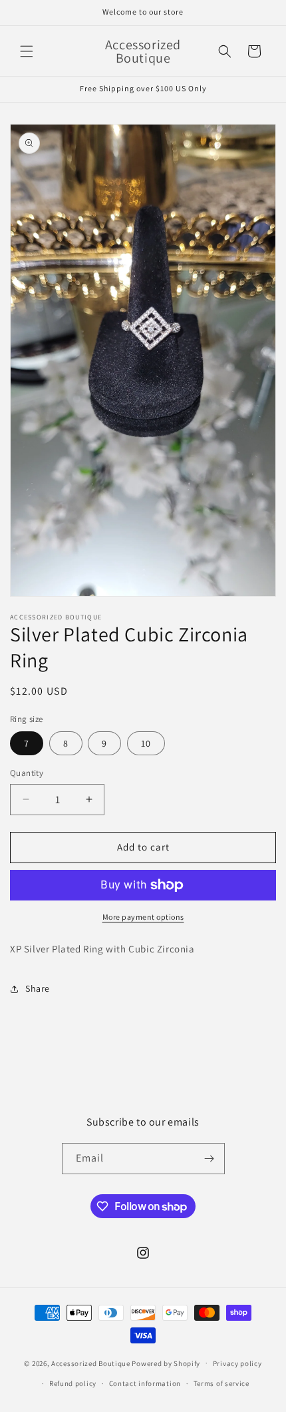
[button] (26, 51)
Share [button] (37, 988)
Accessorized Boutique (90, 1362)
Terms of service (221, 1383)
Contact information (145, 1383)
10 (146, 743)
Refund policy (72, 1383)
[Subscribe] (209, 1158)
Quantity (26, 773)
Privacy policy (237, 1363)
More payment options (143, 917)
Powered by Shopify (166, 1362)
